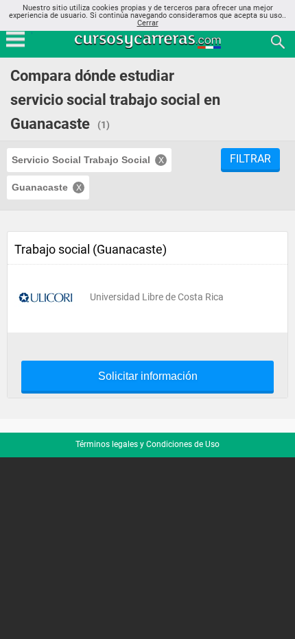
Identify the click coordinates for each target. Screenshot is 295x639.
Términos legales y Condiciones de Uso (147, 444)
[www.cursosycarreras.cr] (149, 41)
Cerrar (147, 23)
